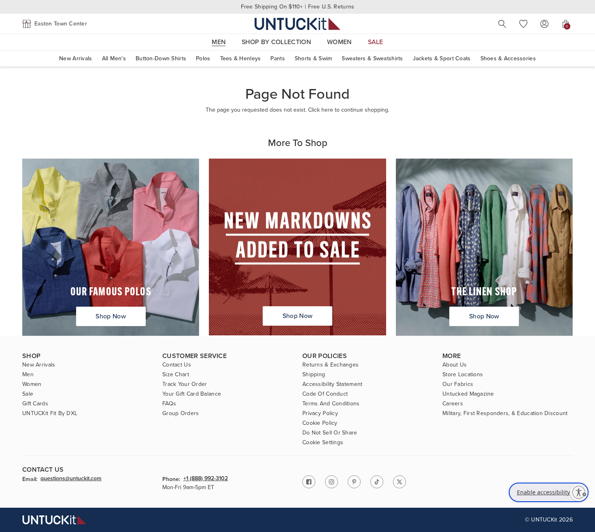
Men (28, 374)
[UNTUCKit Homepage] (297, 24)
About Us (454, 365)
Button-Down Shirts (161, 58)
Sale (27, 394)
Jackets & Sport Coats (442, 58)
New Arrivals (75, 58)
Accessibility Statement (332, 384)
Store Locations (462, 374)
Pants (277, 58)
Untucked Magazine (468, 394)
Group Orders (180, 413)
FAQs (169, 404)
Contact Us (176, 365)
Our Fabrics (457, 384)
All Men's (114, 58)
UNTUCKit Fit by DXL (49, 413)
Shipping (313, 374)
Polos (203, 58)
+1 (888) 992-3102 (205, 479)
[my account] (544, 24)
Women (31, 384)
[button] (54, 24)
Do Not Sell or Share (329, 433)
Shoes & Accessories (508, 58)
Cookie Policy (320, 423)
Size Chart (175, 374)
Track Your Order (184, 384)
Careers (452, 404)
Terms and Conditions (331, 404)
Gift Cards (35, 404)
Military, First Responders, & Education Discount (504, 413)
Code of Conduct (325, 394)
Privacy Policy (320, 413)
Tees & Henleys (240, 58)
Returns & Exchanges (330, 365)
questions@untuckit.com (71, 479)
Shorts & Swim (313, 58)
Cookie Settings (322, 442)
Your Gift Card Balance (191, 394)
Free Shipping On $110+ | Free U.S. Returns (298, 6)
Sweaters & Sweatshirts (372, 58)
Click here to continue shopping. (348, 110)
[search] (502, 24)
